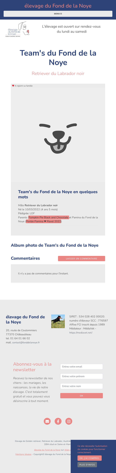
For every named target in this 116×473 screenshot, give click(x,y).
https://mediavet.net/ (80, 332)
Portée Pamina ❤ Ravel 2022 (43, 221)
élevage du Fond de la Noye (58, 5)
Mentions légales (23, 454)
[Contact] (47, 421)
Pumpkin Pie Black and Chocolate (48, 217)
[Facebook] (58, 421)
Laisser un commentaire (81, 258)
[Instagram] (68, 421)
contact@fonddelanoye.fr (26, 342)
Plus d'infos (87, 464)
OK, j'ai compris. (89, 458)
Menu (57, 13)
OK (81, 395)
